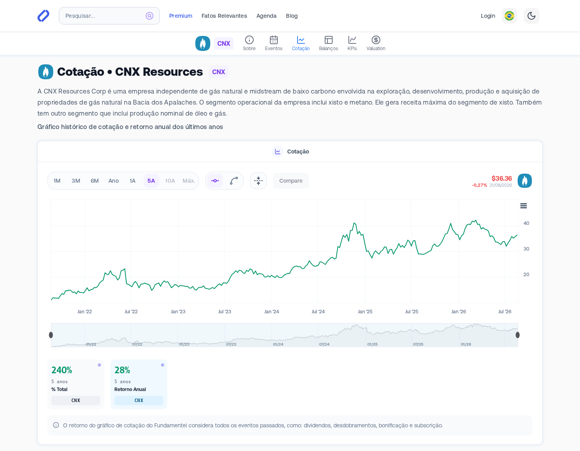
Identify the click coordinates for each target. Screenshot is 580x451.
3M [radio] (76, 181)
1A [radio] (133, 181)
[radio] (215, 181)
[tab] (290, 151)
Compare (291, 181)
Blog (291, 16)
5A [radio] (151, 181)
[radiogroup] (123, 181)
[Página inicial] (43, 15)
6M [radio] (95, 181)
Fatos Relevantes (224, 16)
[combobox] (109, 15)
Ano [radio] (114, 181)
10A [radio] (170, 181)
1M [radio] (57, 181)
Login (488, 16)
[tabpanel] (290, 303)
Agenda (266, 16)
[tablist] (290, 151)
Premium (180, 16)
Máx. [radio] (189, 181)
